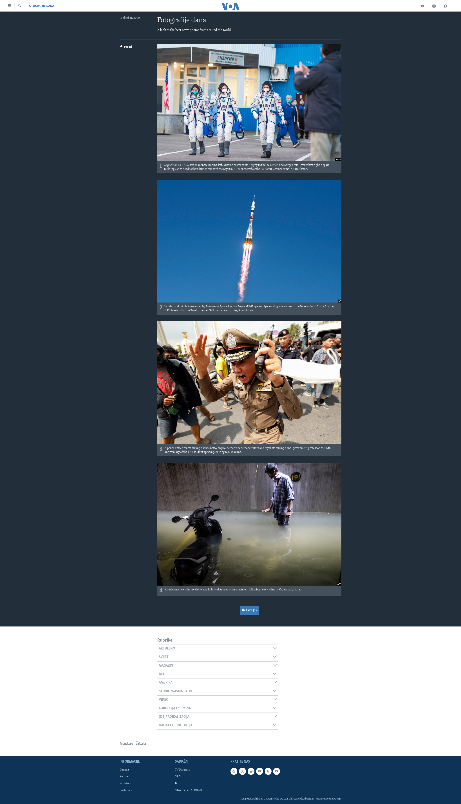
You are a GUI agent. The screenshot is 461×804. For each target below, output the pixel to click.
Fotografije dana (41, 6)
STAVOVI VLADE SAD (188, 790)
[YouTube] (422, 6)
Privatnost (126, 783)
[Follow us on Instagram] (251, 771)
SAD (177, 776)
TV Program (182, 770)
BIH (177, 783)
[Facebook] (445, 6)
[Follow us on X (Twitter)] (242, 771)
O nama (124, 770)
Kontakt (124, 776)
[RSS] (268, 771)
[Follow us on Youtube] (259, 771)
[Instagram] (434, 6)
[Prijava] (276, 771)
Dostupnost (126, 790)
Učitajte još (249, 610)
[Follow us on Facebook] (233, 771)
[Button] (126, 47)
